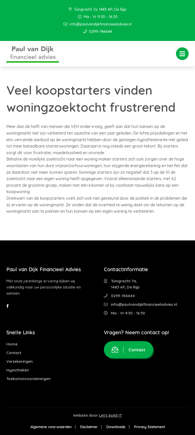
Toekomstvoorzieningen (28, 378)
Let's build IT (110, 415)
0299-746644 (100, 31)
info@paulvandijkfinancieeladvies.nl (100, 24)
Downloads (115, 427)
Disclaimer (89, 427)
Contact (13, 352)
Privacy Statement (149, 427)
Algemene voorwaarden (51, 427)
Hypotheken (17, 370)
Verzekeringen (19, 361)
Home (12, 344)
